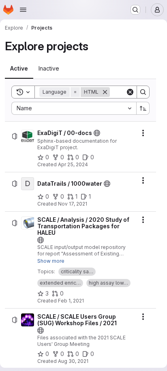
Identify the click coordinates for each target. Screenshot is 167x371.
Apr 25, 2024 (73, 164)
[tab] (19, 68)
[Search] (143, 92)
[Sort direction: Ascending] (143, 108)
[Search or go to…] (135, 10)
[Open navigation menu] (23, 9)
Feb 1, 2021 (71, 301)
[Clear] (130, 92)
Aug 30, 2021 (73, 361)
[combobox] (73, 108)
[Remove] (105, 92)
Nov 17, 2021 (72, 204)
